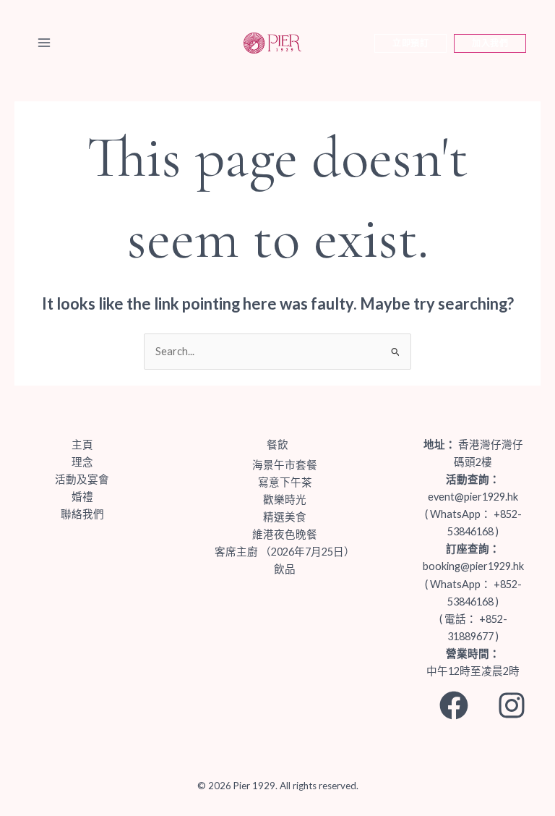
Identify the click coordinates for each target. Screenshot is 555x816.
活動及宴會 (82, 479)
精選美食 (284, 517)
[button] (410, 43)
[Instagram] (511, 705)
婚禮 (82, 496)
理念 (82, 462)
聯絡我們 (82, 514)
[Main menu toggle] (44, 42)
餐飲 (277, 444)
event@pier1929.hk (473, 496)
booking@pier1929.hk (473, 566)
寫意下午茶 (285, 482)
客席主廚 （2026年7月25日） (285, 551)
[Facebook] (453, 705)
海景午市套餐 (284, 465)
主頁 (82, 444)
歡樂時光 (284, 499)
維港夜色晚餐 (284, 534)
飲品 (285, 569)
